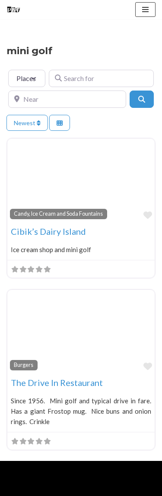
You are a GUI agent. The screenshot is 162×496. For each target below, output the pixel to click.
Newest (25, 122)
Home (16, 487)
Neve (14, 469)
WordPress (78, 469)
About (46, 487)
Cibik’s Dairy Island (48, 231)
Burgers (23, 365)
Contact (104, 487)
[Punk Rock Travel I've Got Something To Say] (13, 9)
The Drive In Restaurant (57, 382)
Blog (74, 487)
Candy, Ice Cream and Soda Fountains (58, 214)
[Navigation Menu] (145, 9)
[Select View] (59, 123)
